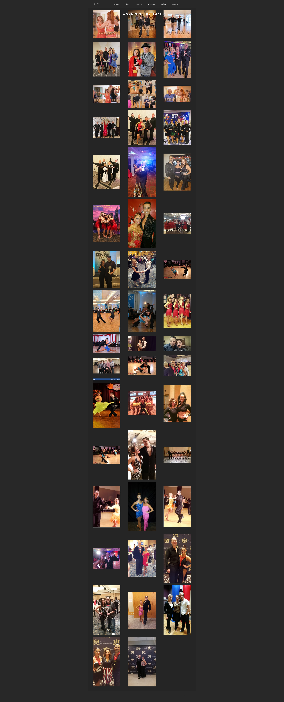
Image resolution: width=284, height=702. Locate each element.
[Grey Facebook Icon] (95, 4)
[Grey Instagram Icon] (98, 4)
